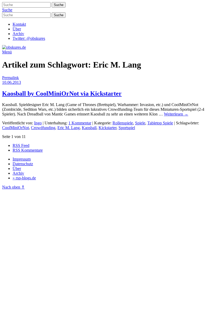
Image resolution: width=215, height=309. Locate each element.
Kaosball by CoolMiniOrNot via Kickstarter (62, 93)
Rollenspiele (122, 123)
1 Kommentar (79, 123)
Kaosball (89, 127)
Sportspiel (127, 127)
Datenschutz (23, 164)
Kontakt (19, 24)
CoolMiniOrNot (15, 127)
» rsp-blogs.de (24, 178)
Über (17, 29)
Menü (7, 52)
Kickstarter (107, 127)
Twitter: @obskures (29, 38)
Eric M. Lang (68, 127)
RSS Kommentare (28, 150)
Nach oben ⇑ (13, 187)
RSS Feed (21, 145)
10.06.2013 (11, 82)
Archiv (18, 33)
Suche (7, 10)
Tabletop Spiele (160, 123)
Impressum (22, 159)
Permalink (10, 77)
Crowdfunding (43, 127)
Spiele (140, 123)
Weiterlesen (176, 114)
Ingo (38, 123)
